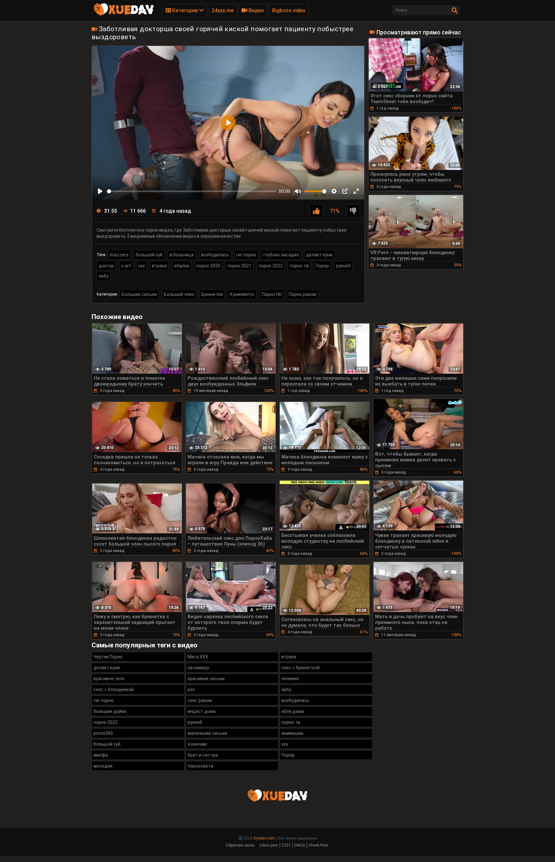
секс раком (200, 700)
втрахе (159, 265)
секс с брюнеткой (300, 667)
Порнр (322, 265)
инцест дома (202, 711)
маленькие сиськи (207, 733)
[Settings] (334, 191)
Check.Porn (318, 845)
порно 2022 (271, 265)
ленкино (290, 678)
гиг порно (246, 254)
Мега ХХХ (198, 656)
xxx (141, 265)
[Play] (100, 191)
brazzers (119, 254)
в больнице (182, 254)
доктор (106, 265)
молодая (102, 766)
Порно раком (302, 294)
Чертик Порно (108, 656)
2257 (286, 845)
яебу (104, 276)
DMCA (299, 845)
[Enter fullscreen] (356, 191)
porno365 (103, 733)
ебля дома (292, 711)
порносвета (200, 766)
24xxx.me (222, 10)
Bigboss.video (288, 10)
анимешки (292, 733)
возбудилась (215, 254)
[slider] (191, 191)
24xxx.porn (268, 845)
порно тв (299, 265)
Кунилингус (242, 294)
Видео (255, 10)
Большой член (179, 294)
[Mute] (298, 191)
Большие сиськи (139, 294)
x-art (126, 265)
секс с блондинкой (113, 689)
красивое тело (109, 678)
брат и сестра (203, 755)
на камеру (198, 667)
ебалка (181, 265)
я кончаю (197, 744)
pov (191, 689)
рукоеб (343, 265)
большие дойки (109, 711)
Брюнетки (212, 294)
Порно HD (272, 294)
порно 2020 (208, 265)
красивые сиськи (206, 678)
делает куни (319, 254)
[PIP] (345, 191)
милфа (100, 755)
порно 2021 (239, 265)
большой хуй (149, 254)
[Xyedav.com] (124, 14)
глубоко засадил (281, 254)
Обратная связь (239, 845)
